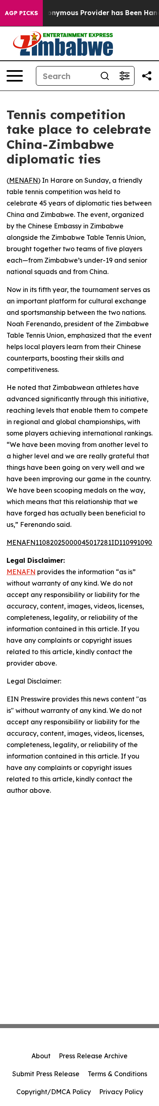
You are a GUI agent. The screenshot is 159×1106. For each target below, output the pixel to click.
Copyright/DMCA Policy (53, 1092)
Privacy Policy (121, 1092)
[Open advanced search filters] (124, 75)
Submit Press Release (46, 1074)
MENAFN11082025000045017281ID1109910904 (81, 542)
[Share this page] (146, 76)
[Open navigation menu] (15, 76)
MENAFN (23, 180)
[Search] (105, 75)
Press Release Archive (93, 1056)
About (41, 1056)
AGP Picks (21, 13)
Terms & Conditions (117, 1074)
